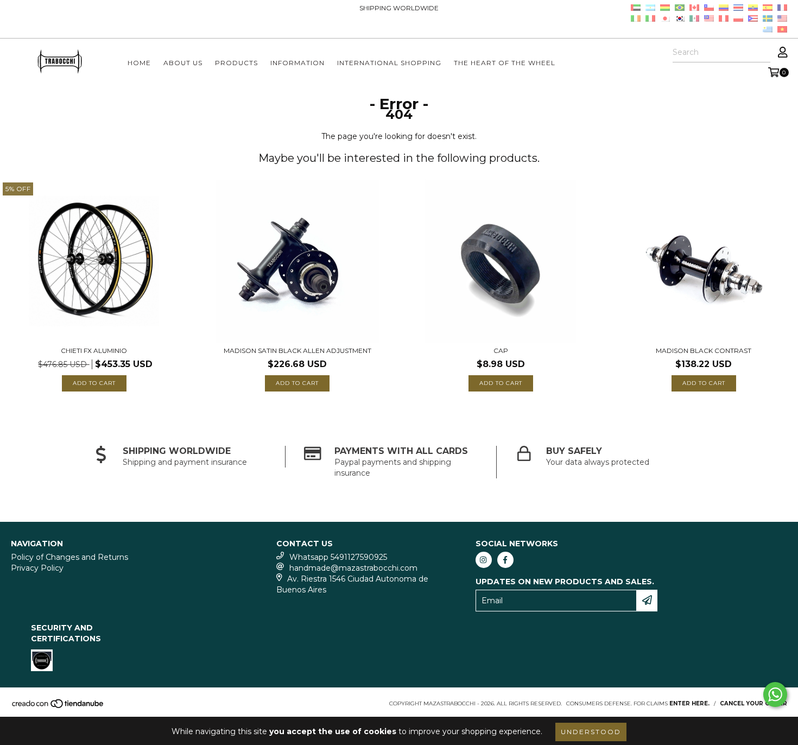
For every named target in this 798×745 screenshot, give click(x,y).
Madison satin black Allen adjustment (297, 350)
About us (182, 63)
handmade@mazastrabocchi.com (353, 568)
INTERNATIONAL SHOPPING (389, 63)
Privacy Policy (37, 568)
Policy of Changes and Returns (69, 557)
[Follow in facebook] (505, 560)
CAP (500, 350)
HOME (139, 63)
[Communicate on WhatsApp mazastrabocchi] (775, 694)
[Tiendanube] (58, 706)
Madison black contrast (703, 350)
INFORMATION (297, 63)
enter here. (689, 703)
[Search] (761, 52)
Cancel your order (753, 703)
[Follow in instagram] (484, 560)
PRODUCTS (236, 63)
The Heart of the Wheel (504, 63)
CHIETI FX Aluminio (94, 350)
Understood (591, 732)
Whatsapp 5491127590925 (338, 557)
